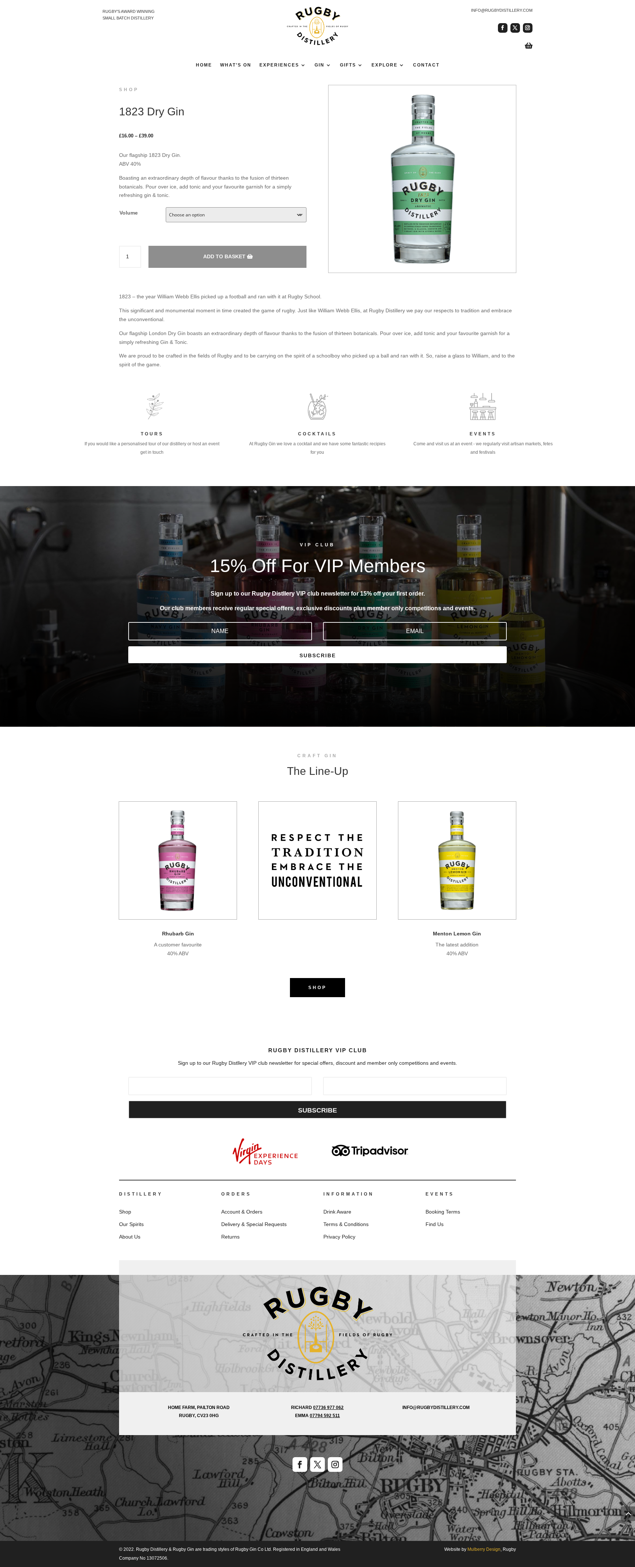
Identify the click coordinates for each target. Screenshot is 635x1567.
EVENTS (483, 433)
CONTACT (426, 65)
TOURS (152, 433)
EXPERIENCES (279, 65)
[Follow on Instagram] (527, 28)
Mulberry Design (484, 1549)
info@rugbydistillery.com (501, 10)
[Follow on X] (515, 28)
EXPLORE (385, 65)
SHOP (317, 987)
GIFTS (348, 65)
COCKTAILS (317, 433)
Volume (128, 213)
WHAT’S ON (235, 65)
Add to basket (224, 256)
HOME (204, 65)
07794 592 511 (325, 1415)
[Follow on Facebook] (502, 28)
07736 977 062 (328, 1407)
